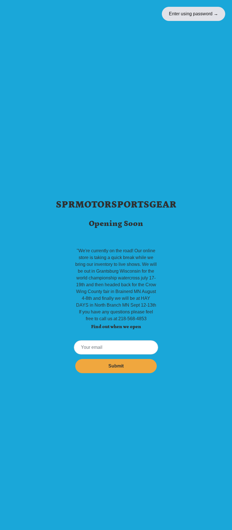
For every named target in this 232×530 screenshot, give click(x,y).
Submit (116, 366)
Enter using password (193, 13)
